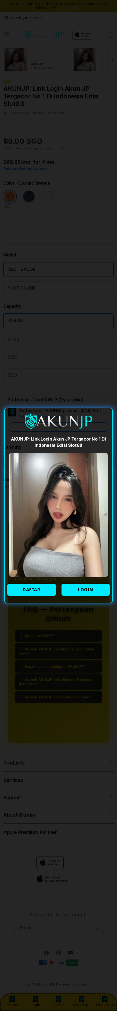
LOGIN (85, 590)
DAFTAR (32, 590)
